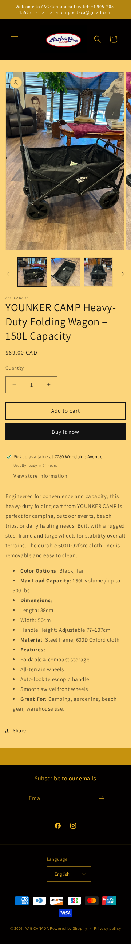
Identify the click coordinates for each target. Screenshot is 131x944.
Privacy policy (107, 928)
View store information (40, 476)
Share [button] (19, 730)
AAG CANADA (37, 928)
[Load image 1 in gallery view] (32, 272)
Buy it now (65, 431)
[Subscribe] (102, 798)
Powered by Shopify (68, 928)
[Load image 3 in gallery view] (98, 272)
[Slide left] (8, 274)
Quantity (14, 368)
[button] (15, 39)
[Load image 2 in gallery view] (65, 272)
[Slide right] (123, 274)
